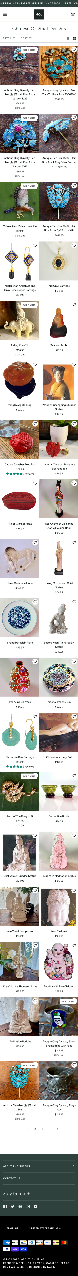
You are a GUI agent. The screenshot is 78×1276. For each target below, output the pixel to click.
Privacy (38, 1263)
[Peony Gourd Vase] (19, 677)
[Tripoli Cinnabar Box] (19, 499)
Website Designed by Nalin (36, 1267)
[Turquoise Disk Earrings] (19, 732)
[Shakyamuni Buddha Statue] (19, 851)
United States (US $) (43, 1228)
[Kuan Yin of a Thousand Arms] (19, 961)
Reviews (9, 1267)
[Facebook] (5, 1206)
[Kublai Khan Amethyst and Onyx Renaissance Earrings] (19, 261)
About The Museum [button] (16, 1166)
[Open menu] (9, 14)
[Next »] (57, 1129)
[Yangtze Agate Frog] (19, 380)
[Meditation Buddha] (19, 1016)
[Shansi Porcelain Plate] (19, 617)
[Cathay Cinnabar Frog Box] (19, 439)
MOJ (9, 1259)
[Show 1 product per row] (68, 38)
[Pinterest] (20, 1206)
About (25, 1259)
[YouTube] (35, 1206)
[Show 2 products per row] (74, 38)
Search (66, 1263)
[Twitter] (12, 1206)
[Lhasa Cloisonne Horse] (19, 558)
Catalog (52, 1263)
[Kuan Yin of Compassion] (19, 906)
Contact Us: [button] (12, 1178)
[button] (14, 473)
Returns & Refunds (17, 1263)
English (13, 1228)
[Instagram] (28, 1206)
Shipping (38, 1259)
